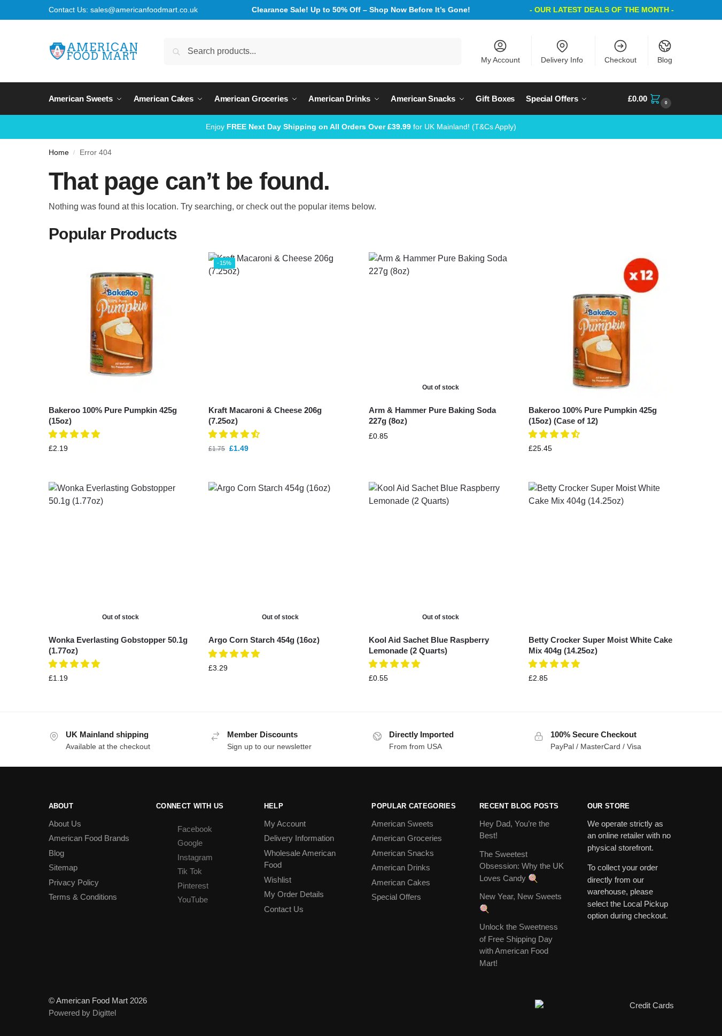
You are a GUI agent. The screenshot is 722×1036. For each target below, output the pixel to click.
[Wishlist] (176, 268)
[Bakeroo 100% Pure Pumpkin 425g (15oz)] (121, 324)
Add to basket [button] (120, 471)
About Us (65, 823)
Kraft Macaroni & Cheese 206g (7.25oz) (265, 415)
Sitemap (63, 867)
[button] (650, 99)
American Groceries (406, 838)
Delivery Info (562, 60)
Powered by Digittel (82, 1012)
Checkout (620, 60)
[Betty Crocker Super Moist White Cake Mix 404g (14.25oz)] (601, 554)
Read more (440, 459)
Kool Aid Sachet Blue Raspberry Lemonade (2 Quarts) (429, 645)
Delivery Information (299, 838)
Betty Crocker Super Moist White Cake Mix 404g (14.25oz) (600, 645)
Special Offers (396, 896)
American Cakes (400, 882)
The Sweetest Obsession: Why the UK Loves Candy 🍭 (521, 866)
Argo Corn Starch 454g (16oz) (264, 639)
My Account (500, 60)
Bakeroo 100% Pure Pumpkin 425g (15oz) (113, 415)
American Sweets (402, 823)
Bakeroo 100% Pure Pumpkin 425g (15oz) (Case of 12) (593, 415)
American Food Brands (89, 838)
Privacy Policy (74, 882)
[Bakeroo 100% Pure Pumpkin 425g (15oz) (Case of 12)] (601, 324)
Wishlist (277, 879)
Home (59, 153)
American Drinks (400, 867)
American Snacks (402, 853)
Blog (664, 60)
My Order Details (294, 894)
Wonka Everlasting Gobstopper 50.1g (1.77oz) (118, 645)
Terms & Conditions (83, 896)
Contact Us (284, 909)
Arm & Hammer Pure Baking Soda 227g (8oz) (432, 415)
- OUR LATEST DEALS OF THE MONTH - (602, 9)
